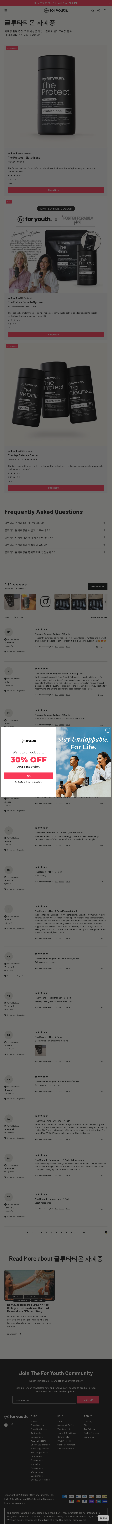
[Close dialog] (108, 730)
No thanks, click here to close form (28, 781)
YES (28, 775)
